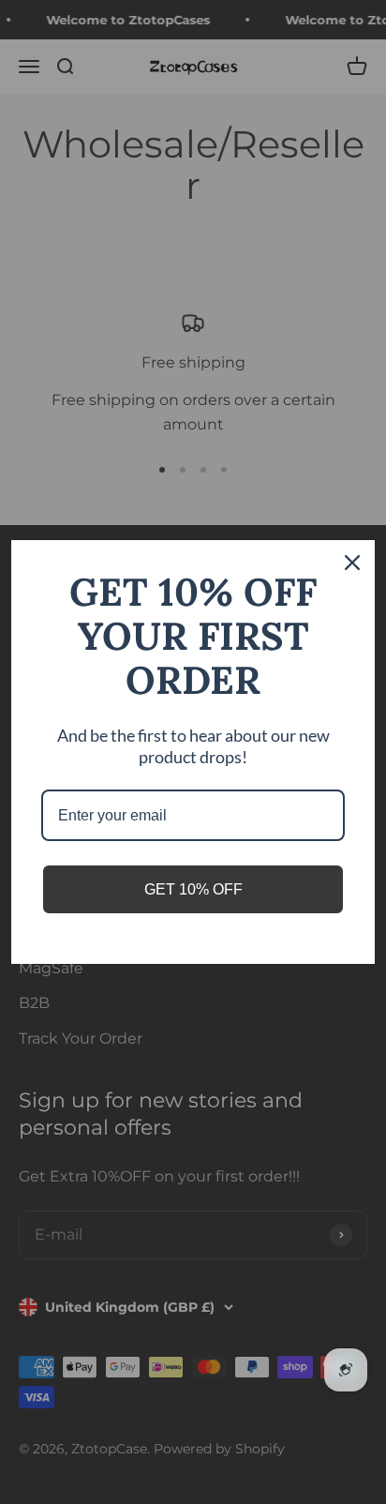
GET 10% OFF (193, 889)
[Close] (352, 562)
